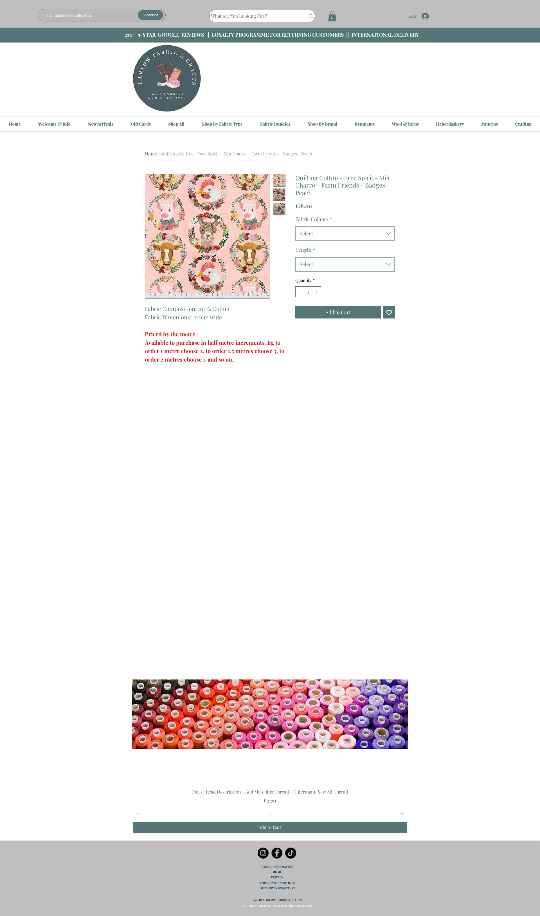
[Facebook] (276, 853)
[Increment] (402, 813)
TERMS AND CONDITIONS (277, 883)
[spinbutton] (270, 813)
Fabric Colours (313, 219)
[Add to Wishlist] (389, 312)
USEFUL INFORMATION (277, 866)
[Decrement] (137, 813)
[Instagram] (263, 853)
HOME (277, 872)
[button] (332, 16)
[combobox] (345, 233)
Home (151, 154)
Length (305, 249)
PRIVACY (277, 877)
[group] (270, 704)
